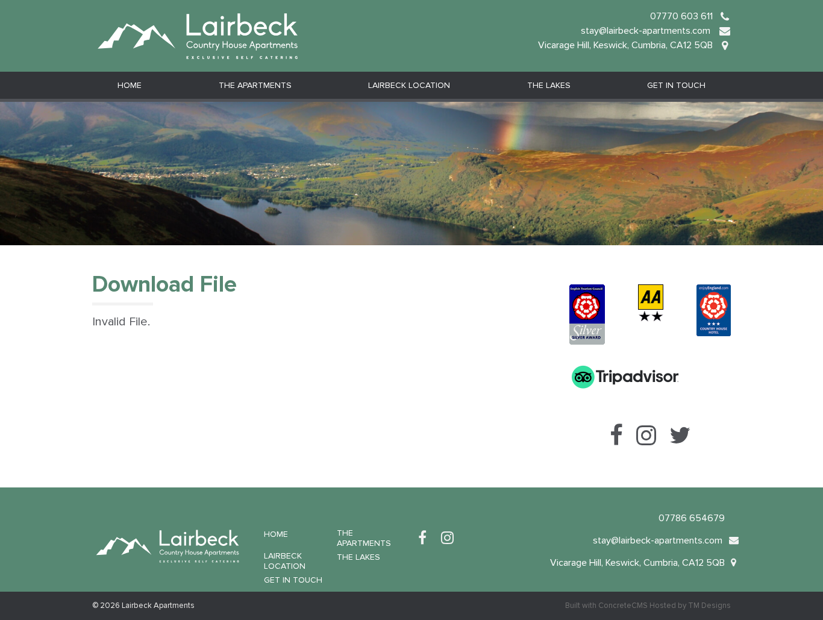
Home (129, 85)
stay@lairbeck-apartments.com (647, 31)
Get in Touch (676, 85)
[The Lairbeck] (197, 34)
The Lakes (549, 85)
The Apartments (255, 85)
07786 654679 (692, 518)
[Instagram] (447, 538)
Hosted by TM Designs (690, 605)
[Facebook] (422, 538)
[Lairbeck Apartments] (167, 544)
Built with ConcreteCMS (606, 605)
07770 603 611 (681, 16)
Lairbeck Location (409, 85)
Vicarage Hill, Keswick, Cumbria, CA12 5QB (625, 45)
